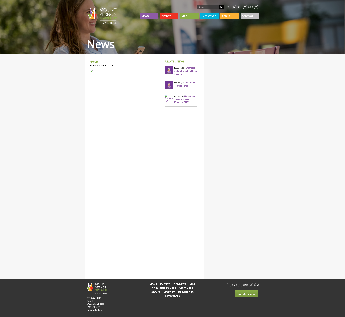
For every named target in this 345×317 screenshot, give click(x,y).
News (145, 16)
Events (166, 16)
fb (228, 7)
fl (256, 7)
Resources (186, 292)
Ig (245, 7)
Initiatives (172, 296)
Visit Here (186, 288)
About (226, 16)
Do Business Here (164, 288)
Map (184, 16)
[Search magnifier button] (221, 7)
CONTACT (247, 16)
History (169, 292)
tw (234, 7)
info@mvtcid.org (95, 310)
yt (250, 7)
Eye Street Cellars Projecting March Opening (185, 71)
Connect (180, 284)
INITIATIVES (209, 16)
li (239, 7)
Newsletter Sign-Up (246, 293)
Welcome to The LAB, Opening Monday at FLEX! (184, 99)
